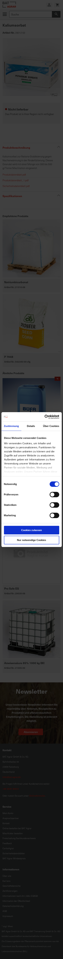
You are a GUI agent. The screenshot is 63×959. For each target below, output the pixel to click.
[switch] (54, 495)
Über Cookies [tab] (51, 426)
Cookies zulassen (31, 530)
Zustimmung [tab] (11, 426)
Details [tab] (31, 426)
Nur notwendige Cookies (31, 540)
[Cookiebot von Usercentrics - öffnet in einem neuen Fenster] (45, 417)
